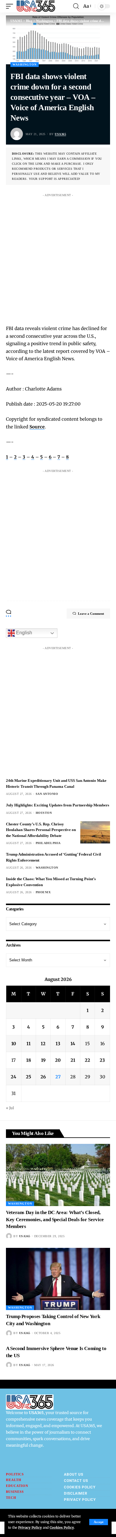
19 (43, 1060)
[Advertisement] (58, 257)
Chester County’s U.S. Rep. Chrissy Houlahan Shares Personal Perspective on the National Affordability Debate (41, 830)
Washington (24, 64)
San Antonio (47, 793)
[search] (76, 6)
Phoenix (43, 892)
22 (87, 1060)
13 (58, 1043)
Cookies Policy (62, 1527)
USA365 (60, 134)
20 (58, 1060)
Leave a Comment (91, 613)
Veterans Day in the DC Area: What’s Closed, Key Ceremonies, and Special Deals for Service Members (55, 1219)
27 (58, 1077)
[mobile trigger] (11, 6)
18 (28, 1060)
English (23, 632)
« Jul (10, 1108)
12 (43, 1043)
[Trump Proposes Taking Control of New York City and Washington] (58, 1279)
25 (28, 1077)
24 (13, 1077)
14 (72, 1043)
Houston (44, 812)
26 (43, 1077)
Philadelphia (48, 843)
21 (72, 1060)
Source (37, 427)
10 (13, 1043)
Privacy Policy (30, 1527)
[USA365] (36, 6)
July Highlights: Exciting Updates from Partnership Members (57, 805)
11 (28, 1043)
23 (102, 1060)
